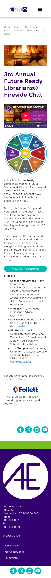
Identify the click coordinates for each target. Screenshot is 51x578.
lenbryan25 (18, 326)
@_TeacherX (18, 315)
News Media (11, 545)
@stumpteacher (20, 361)
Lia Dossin (20, 379)
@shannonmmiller (34, 301)
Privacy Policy (12, 558)
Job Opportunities (14, 552)
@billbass (33, 344)
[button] (20, 429)
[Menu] (40, 9)
